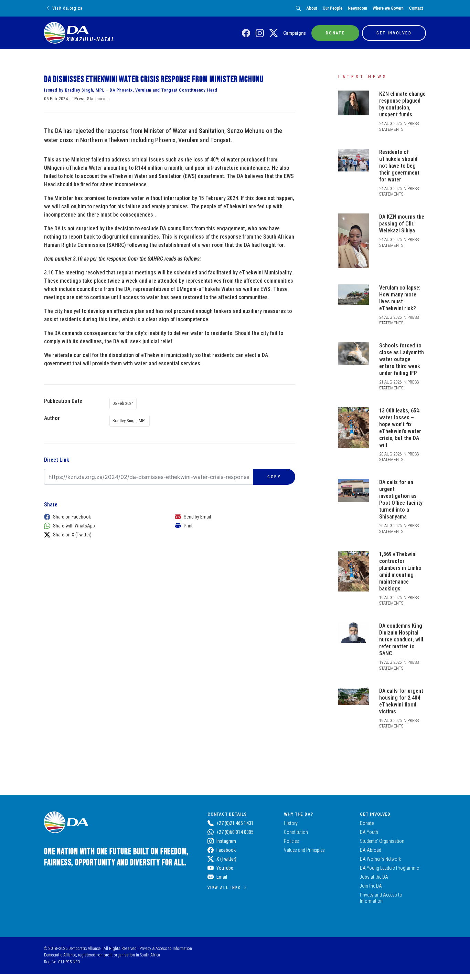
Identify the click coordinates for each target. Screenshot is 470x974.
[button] (102, 517)
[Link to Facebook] (246, 33)
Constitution (296, 832)
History (291, 823)
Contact (416, 8)
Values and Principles (304, 850)
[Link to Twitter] (273, 33)
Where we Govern (388, 8)
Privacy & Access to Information (166, 948)
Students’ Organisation (382, 841)
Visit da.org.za (67, 8)
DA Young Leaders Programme (389, 868)
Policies (291, 841)
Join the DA (371, 886)
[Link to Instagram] (260, 33)
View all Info (224, 888)
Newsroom (357, 8)
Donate (367, 823)
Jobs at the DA (374, 877)
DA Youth (369, 832)
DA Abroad (370, 850)
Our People (332, 8)
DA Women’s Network (380, 859)
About (311, 8)
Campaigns (294, 33)
